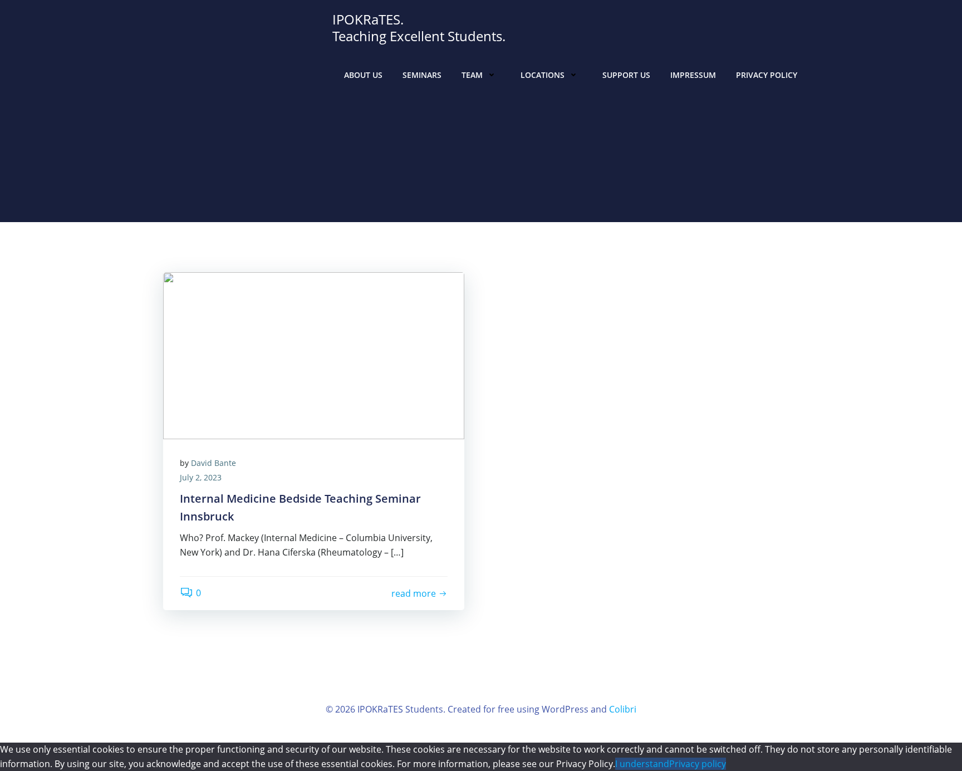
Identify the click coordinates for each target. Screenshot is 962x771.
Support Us (626, 75)
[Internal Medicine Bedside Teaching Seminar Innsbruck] (313, 354)
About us (363, 75)
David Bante (213, 463)
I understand (642, 764)
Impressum (693, 75)
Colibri (622, 709)
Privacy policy (697, 764)
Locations (543, 75)
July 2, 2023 (201, 477)
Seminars (422, 75)
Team (472, 75)
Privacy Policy (766, 75)
